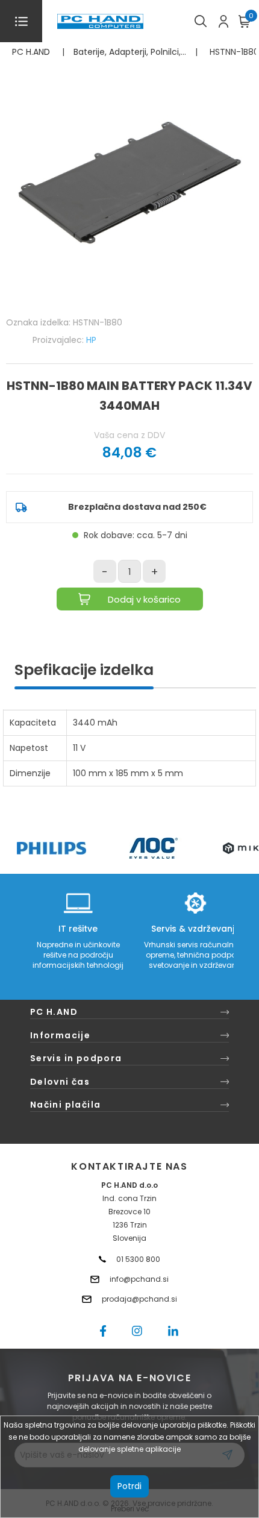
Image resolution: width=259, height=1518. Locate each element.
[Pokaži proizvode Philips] (51, 848)
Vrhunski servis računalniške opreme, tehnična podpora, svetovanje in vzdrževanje (195, 954)
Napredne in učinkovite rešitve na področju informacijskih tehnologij (78, 954)
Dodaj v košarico (144, 599)
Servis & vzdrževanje (195, 929)
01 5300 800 (138, 1259)
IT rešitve (78, 929)
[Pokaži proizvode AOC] (154, 848)
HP (91, 340)
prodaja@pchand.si (139, 1299)
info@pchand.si (139, 1279)
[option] (51, 848)
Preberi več (130, 1509)
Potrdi (129, 1486)
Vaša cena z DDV (129, 435)
